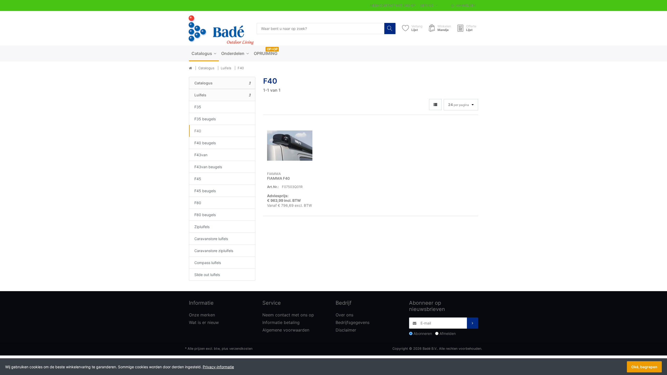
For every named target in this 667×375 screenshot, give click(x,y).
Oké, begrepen (644, 367)
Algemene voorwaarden (285, 330)
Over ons (344, 314)
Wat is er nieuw (204, 322)
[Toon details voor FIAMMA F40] (289, 145)
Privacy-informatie (218, 367)
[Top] (190, 68)
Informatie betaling (281, 322)
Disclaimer (346, 330)
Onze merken (202, 314)
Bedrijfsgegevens (352, 322)
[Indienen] (472, 323)
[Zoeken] (390, 28)
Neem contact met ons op (392, 5)
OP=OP (272, 49)
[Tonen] (435, 104)
